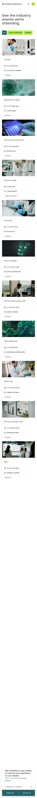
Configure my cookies (13, 787)
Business (8, 75)
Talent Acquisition (11, 196)
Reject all (10, 793)
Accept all (27, 793)
